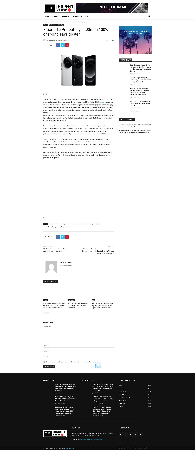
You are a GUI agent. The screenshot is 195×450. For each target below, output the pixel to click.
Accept (102, 102)
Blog (93, 300)
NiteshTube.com (70, 448)
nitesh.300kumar (52, 40)
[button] (149, 16)
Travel (45, 300)
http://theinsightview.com (66, 265)
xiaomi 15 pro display (50, 227)
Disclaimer (122, 448)
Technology (60, 25)
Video (87, 16)
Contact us (147, 448)
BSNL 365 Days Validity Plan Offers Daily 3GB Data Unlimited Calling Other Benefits (78, 305)
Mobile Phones (52, 25)
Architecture (71, 300)
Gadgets (65, 16)
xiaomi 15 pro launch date (65, 227)
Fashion (55, 16)
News (47, 16)
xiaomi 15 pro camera (79, 224)
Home (45, 22)
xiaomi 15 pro (53, 224)
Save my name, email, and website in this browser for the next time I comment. (71, 362)
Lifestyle (76, 16)
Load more (134, 111)
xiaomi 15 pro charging (93, 224)
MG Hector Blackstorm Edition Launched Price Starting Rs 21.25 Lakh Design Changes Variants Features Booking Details (98, 251)
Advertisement (138, 448)
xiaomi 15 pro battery (65, 224)
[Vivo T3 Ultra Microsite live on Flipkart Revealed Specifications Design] (124, 103)
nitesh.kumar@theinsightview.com (90, 440)
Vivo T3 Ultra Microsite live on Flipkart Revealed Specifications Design (140, 103)
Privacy (129, 448)
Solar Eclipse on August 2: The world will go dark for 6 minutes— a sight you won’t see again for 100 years (54, 305)
